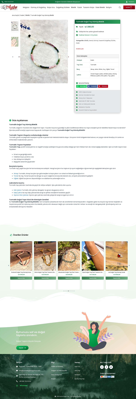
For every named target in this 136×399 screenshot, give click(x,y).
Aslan (96, 69)
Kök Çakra (104, 76)
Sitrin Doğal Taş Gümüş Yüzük (117, 272)
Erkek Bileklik (100, 7)
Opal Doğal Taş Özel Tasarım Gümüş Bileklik (71, 272)
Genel (91, 40)
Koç (104, 69)
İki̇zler (100, 69)
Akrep (92, 69)
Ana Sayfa (15, 15)
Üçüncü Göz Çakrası (21, 195)
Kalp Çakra (18, 193)
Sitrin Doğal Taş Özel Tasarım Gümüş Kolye (24, 272)
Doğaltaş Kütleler (63, 7)
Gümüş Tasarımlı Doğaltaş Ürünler (104, 40)
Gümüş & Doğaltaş (38, 7)
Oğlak (108, 69)
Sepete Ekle (21, 278)
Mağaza (26, 7)
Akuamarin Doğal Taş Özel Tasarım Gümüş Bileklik (50, 272)
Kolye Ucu (51, 7)
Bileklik (73, 7)
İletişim (109, 7)
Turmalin (93, 65)
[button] (19, 57)
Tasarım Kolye (88, 7)
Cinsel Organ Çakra (97, 74)
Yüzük (79, 7)
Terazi (16, 176)
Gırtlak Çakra (108, 74)
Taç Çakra (111, 76)
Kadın (22, 15)
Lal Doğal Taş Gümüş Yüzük (92, 272)
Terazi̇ (112, 69)
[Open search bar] (120, 7)
